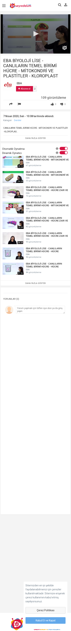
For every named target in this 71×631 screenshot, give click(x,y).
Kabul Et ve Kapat (46, 620)
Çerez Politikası (45, 610)
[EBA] (8, 86)
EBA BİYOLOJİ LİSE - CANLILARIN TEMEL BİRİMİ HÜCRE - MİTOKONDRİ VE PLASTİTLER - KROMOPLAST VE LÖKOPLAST (47, 204)
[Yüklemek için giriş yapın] (65, 5)
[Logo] (64, 48)
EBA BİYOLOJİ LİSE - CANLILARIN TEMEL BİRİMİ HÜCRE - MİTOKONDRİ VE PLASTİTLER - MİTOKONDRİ (47, 173)
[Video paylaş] (11, 104)
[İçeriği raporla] (20, 104)
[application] (35, 34)
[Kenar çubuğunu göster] (4, 4)
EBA (27, 163)
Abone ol (25, 88)
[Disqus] (35, 365)
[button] (35, 34)
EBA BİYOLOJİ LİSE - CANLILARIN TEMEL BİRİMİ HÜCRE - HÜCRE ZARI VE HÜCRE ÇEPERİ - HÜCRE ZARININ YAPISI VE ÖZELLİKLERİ (47, 219)
